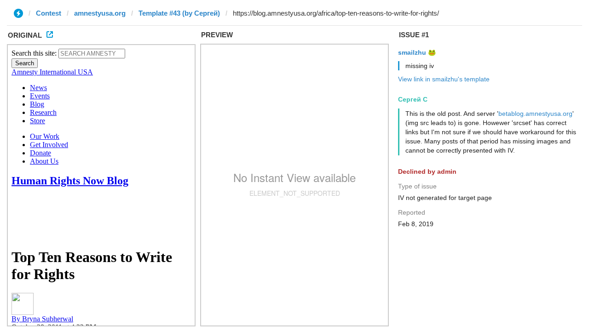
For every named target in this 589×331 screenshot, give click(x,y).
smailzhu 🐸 (417, 52)
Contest (48, 13)
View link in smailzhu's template (444, 79)
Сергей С (412, 99)
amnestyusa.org (100, 13)
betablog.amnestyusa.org (535, 113)
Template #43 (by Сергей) (179, 13)
